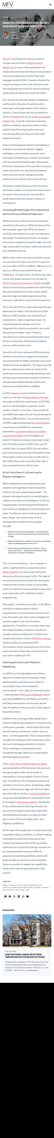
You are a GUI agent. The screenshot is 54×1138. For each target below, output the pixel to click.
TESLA (6, 58)
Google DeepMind (38, 793)
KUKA (36, 283)
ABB (47, 283)
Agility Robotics (11, 571)
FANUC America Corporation (18, 283)
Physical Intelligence (32, 694)
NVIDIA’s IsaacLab (41, 638)
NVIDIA (15, 116)
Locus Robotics (42, 422)
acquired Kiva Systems (37, 397)
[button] (5, 896)
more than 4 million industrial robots (28, 763)
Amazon (15, 393)
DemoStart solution (27, 802)
